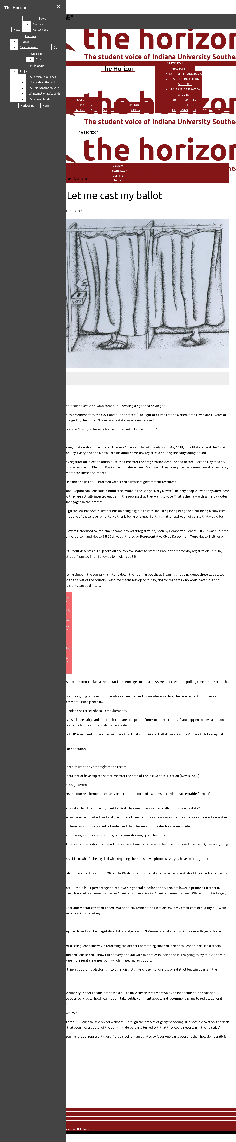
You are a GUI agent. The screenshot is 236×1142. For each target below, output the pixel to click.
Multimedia (175, 63)
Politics (118, 180)
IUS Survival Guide (39, 99)
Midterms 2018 (118, 170)
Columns (41, 59)
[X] (101, 12)
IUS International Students (44, 93)
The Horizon (15, 7)
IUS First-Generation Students (46, 88)
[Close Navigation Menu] (58, 7)
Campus (38, 24)
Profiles (24, 41)
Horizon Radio (30, 105)
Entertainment (29, 47)
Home (17, 29)
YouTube (48, 105)
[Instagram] (101, 6)
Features (30, 36)
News (42, 18)
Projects (178, 68)
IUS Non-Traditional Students (46, 82)
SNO (78, 1129)
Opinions (36, 53)
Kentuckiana (40, 29)
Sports (58, 47)
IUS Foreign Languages (185, 73)
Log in (86, 1129)
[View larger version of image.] (114, 294)
